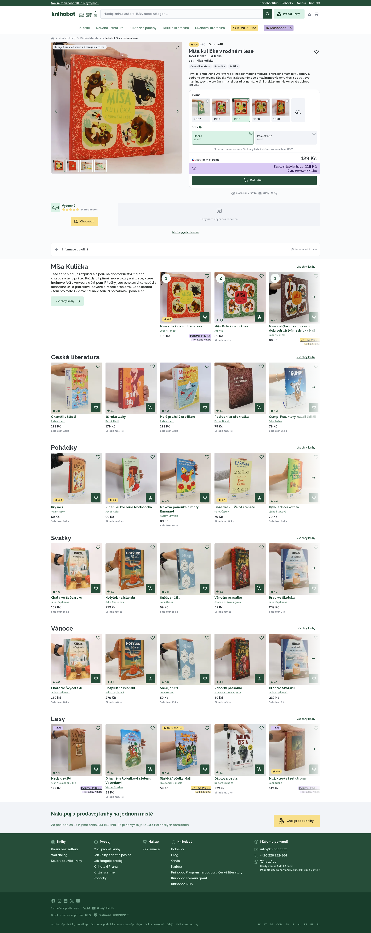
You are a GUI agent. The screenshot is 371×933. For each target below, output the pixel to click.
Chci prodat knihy (107, 849)
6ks (245, 149)
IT (293, 924)
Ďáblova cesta (225, 778)
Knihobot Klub (182, 884)
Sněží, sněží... (170, 597)
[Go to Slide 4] (100, 166)
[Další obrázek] (177, 111)
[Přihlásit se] (309, 13)
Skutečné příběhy (143, 28)
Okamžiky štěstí (63, 417)
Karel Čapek (221, 511)
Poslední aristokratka (231, 417)
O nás (175, 861)
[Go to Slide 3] (86, 166)
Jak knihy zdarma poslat (112, 855)
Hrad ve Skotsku (282, 597)
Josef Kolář (112, 511)
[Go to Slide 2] (72, 166)
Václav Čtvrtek (169, 516)
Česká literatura (75, 357)
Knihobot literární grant (189, 878)
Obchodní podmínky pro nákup (69, 924)
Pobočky (100, 878)
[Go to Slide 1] (59, 166)
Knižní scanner (105, 872)
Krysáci (57, 507)
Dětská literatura (176, 28)
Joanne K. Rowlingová (227, 602)
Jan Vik (218, 330)
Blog (174, 855)
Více (298, 113)
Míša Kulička (69, 266)
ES (287, 924)
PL (318, 924)
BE (312, 924)
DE (271, 924)
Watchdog (59, 855)
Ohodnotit (216, 44)
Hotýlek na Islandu (120, 597)
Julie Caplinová (60, 602)
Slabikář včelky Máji (175, 778)
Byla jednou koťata (284, 507)
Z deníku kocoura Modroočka (129, 507)
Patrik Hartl (58, 421)
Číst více (194, 85)
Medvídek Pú (61, 778)
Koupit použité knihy (66, 861)
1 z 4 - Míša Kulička (201, 60)
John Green (167, 602)
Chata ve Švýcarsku (66, 597)
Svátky (61, 537)
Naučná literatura (109, 28)
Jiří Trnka (215, 56)
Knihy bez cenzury (187, 924)
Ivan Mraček (58, 511)
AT (265, 924)
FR (305, 924)
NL (299, 924)
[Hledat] (267, 14)
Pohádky (64, 447)
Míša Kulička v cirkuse (231, 326)
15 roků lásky (116, 417)
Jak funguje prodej (108, 861)
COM (279, 924)
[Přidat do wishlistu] (316, 51)
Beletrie (83, 28)
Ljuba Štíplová (277, 511)
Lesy (58, 718)
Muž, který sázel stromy (288, 778)
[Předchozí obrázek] (56, 111)
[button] (116, 108)
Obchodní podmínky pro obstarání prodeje (116, 924)
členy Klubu (308, 170)
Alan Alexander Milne (63, 783)
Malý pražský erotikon (177, 417)
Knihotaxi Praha (106, 866)
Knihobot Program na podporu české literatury (207, 872)
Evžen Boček (222, 421)
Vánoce (62, 628)
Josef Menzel (198, 56)
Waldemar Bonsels (171, 783)
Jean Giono (275, 783)
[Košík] (316, 13)
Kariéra (176, 866)
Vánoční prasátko (228, 597)
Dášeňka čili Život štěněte (234, 507)
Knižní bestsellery (64, 849)
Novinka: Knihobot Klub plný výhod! (75, 3)
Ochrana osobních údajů (159, 924)
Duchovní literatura (210, 28)
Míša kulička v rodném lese (181, 326)
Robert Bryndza (223, 783)
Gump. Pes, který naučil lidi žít (292, 417)
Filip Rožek (275, 421)
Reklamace (151, 849)
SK (259, 924)
